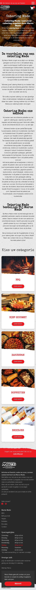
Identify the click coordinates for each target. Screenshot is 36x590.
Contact (4, 527)
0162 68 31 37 (18, 454)
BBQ (3, 513)
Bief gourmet (6, 516)
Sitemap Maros (6, 568)
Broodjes (4, 524)
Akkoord (18, 584)
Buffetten (4, 521)
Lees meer (18, 286)
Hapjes (4, 518)
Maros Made (9, 214)
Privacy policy (6, 588)
